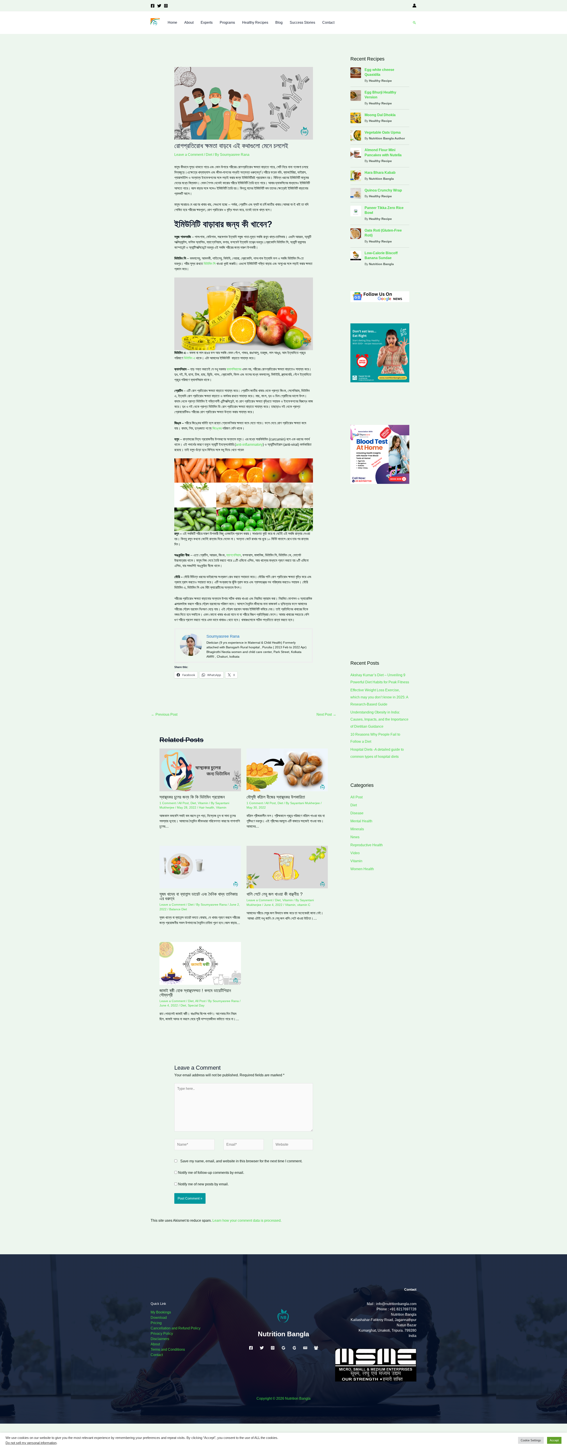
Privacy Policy (162, 1333)
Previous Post (164, 714)
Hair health (206, 807)
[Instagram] (166, 6)
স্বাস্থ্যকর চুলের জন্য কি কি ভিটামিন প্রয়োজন (192, 797)
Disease (356, 813)
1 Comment (167, 803)
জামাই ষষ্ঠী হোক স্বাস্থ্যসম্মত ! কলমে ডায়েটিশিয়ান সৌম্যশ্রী (195, 992)
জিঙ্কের (217, 428)
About (189, 22)
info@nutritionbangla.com (396, 1304)
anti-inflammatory (249, 444)
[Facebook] (153, 6)
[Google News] (305, 1348)
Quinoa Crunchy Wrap (383, 190)
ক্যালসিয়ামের (234, 369)
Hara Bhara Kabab (380, 172)
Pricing (156, 1323)
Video (355, 853)
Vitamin (203, 803)
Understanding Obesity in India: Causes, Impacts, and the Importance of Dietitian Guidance (379, 719)
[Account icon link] (414, 6)
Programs (227, 22)
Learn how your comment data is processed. (247, 1220)
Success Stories (302, 22)
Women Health (362, 869)
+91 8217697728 (403, 1309)
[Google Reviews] (283, 1348)
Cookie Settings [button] (531, 1440)
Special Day (196, 1005)
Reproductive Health (366, 845)
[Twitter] (159, 6)
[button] (414, 23)
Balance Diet (178, 909)
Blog (279, 22)
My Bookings (161, 1312)
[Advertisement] (379, 571)
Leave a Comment (188, 154)
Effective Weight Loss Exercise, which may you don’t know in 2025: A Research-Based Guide (379, 697)
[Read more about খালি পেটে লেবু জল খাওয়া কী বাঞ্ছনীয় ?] (287, 867)
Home (172, 22)
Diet (209, 154)
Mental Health (361, 821)
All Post (183, 803)
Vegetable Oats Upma (383, 132)
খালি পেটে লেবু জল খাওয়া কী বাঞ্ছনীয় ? (275, 894)
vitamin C (303, 905)
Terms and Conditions (168, 1349)
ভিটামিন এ (189, 358)
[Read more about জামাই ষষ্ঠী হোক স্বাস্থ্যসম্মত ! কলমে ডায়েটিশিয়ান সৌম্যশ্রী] (200, 963)
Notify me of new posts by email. (203, 1184)
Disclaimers (160, 1339)
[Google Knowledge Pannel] (294, 1348)
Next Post (326, 714)
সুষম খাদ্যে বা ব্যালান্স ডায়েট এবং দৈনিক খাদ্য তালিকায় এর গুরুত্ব (198, 896)
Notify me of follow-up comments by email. (211, 1172)
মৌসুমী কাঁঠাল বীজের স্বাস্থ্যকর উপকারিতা (276, 797)
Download (159, 1317)
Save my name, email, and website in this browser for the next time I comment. (241, 1161)
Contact (328, 22)
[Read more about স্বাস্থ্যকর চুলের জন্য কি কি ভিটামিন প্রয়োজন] (200, 770)
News (354, 837)
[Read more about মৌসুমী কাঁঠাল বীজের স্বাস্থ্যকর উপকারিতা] (287, 770)
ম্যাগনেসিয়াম (233, 555)
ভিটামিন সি (210, 264)
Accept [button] (554, 1440)
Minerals (357, 829)
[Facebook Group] (316, 1348)
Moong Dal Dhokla (380, 115)
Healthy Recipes (255, 22)
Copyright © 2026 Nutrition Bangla (283, 1398)
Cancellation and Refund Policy (175, 1328)
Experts (207, 22)
